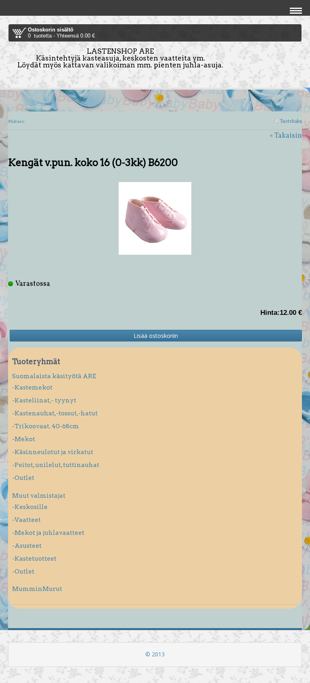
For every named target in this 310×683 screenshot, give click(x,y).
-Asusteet (27, 545)
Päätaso (16, 122)
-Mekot (23, 439)
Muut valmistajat (38, 495)
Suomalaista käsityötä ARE (54, 376)
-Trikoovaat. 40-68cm (45, 426)
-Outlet (23, 478)
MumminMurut (37, 589)
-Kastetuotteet (34, 558)
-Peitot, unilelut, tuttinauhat (55, 465)
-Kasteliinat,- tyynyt (44, 400)
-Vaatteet (26, 520)
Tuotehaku (290, 121)
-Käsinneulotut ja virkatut (52, 452)
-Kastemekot (32, 387)
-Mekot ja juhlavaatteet (48, 532)
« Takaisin (286, 136)
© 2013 (155, 654)
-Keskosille (30, 507)
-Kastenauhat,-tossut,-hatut (55, 413)
